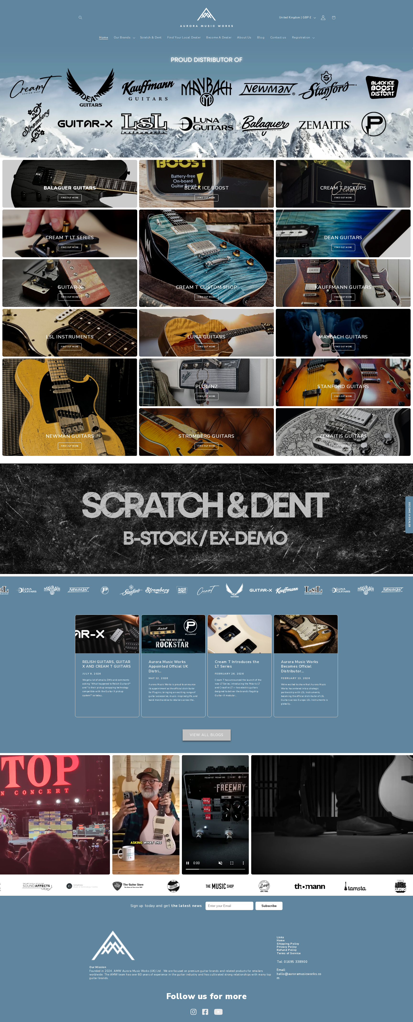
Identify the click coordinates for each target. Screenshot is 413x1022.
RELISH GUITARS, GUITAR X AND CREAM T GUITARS (106, 664)
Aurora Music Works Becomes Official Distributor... (299, 667)
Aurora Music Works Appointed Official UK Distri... (168, 667)
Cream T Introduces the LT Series (237, 664)
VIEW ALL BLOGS (206, 734)
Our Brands (206, 102)
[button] (80, 17)
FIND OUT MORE (70, 197)
